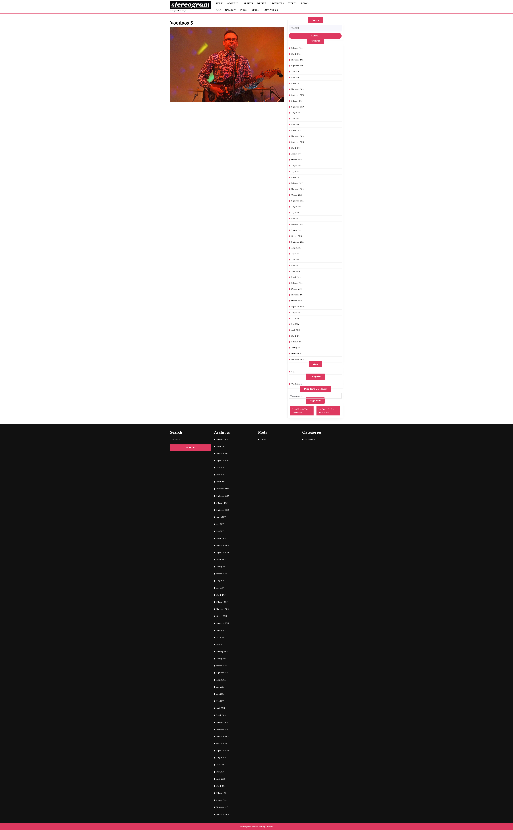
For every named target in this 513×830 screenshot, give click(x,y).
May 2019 (295, 124)
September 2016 (297, 201)
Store (255, 10)
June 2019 (295, 119)
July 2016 (295, 213)
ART (218, 10)
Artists (248, 3)
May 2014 (295, 324)
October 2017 (296, 160)
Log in (293, 372)
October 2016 (296, 195)
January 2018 (296, 154)
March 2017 (295, 177)
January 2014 (296, 348)
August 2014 (296, 312)
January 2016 (296, 230)
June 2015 (295, 260)
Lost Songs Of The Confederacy (326, 411)
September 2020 (297, 95)
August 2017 (296, 166)
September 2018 (297, 142)
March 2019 (295, 130)
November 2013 (297, 359)
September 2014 (297, 307)
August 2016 (296, 207)
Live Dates (277, 3)
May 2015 (295, 265)
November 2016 (297, 189)
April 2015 (295, 271)
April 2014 (295, 330)
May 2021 (295, 77)
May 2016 (295, 218)
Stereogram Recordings (178, 11)
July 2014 (295, 318)
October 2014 (296, 301)
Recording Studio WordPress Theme (251, 827)
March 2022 (295, 54)
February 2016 (296, 224)
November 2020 (297, 89)
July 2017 (295, 171)
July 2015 (295, 254)
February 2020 (296, 101)
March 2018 (295, 148)
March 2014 (295, 336)
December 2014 (297, 289)
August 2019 (296, 113)
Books (304, 3)
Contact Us (271, 10)
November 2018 (297, 136)
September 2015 (297, 242)
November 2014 (297, 295)
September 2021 (297, 66)
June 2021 (295, 72)
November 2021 (297, 60)
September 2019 (297, 107)
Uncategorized (296, 384)
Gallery (230, 10)
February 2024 (296, 48)
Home (219, 3)
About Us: (233, 3)
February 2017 (296, 183)
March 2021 (295, 83)
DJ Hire (261, 3)
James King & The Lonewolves (300, 411)
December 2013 (297, 354)
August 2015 (296, 248)
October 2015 (296, 236)
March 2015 (295, 277)
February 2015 (296, 283)
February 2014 (296, 342)
